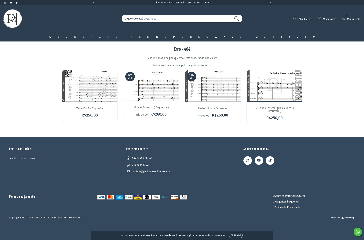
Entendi (236, 235)
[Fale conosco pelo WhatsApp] (358, 232)
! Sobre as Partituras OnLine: (289, 195)
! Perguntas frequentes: (286, 201)
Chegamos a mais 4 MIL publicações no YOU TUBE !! (182, 2)
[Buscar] (236, 18)
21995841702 (140, 164)
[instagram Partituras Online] (6, 2)
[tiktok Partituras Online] (16, 2)
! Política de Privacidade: (287, 207)
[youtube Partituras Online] (11, 2)
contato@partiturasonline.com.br (151, 171)
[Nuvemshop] (343, 218)
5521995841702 (142, 157)
